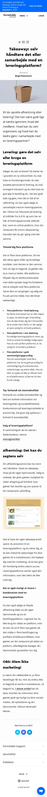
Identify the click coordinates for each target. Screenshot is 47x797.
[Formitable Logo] (10, 16)
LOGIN (41, 16)
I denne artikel (23, 688)
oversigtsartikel (11, 439)
